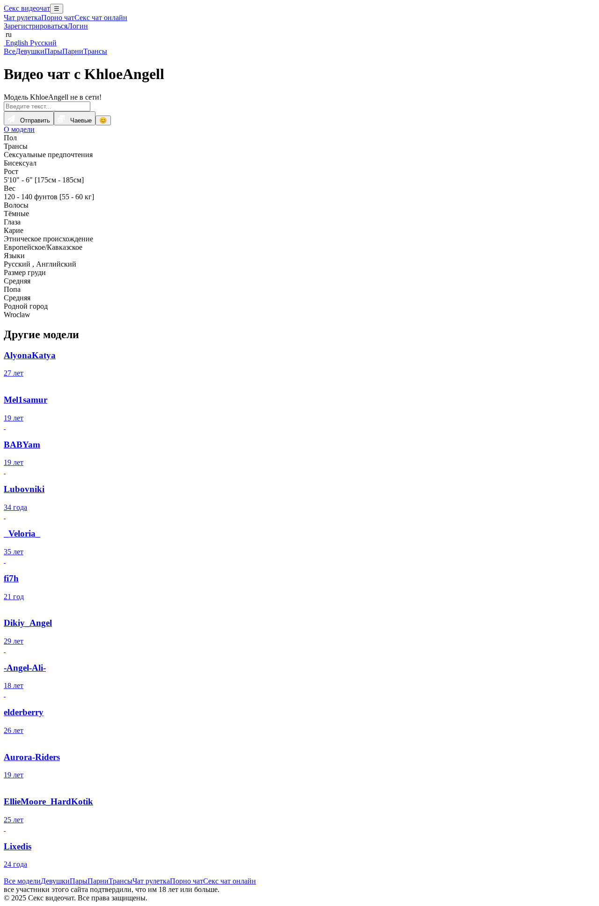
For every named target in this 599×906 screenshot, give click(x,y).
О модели (19, 129)
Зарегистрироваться (35, 26)
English (16, 43)
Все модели (22, 881)
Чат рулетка (22, 18)
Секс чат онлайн (100, 18)
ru (8, 34)
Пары (53, 51)
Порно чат (57, 18)
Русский (42, 43)
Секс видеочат (27, 8)
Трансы (95, 51)
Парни (72, 51)
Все (9, 51)
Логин (77, 26)
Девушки (29, 51)
